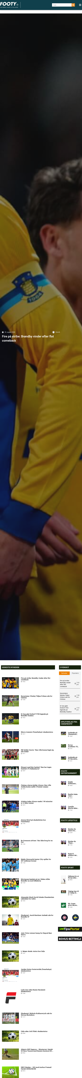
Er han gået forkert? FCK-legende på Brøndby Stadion (34, 715)
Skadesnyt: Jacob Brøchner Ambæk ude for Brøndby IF (37, 916)
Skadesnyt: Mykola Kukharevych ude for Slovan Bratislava (36, 1014)
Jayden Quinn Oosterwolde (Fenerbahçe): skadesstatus (36, 970)
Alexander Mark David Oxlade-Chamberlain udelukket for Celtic (37, 898)
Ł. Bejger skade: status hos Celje (33, 951)
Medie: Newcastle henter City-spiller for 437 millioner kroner (36, 860)
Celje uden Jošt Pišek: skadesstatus (34, 1031)
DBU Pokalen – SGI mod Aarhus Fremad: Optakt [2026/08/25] (36, 1068)
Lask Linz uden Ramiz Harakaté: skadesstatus (33, 990)
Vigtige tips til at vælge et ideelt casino (73, 892)
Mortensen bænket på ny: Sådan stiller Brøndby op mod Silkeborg (35, 880)
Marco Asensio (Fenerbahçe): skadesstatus (37, 732)
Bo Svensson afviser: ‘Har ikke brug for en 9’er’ (37, 841)
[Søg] (73, 5)
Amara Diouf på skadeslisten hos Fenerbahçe (33, 821)
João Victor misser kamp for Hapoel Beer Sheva (36, 934)
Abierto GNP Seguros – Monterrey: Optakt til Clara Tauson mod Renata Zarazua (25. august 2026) (37, 1051)
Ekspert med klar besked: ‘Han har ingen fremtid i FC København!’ (36, 768)
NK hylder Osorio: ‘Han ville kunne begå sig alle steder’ (37, 751)
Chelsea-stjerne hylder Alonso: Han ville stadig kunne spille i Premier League (36, 786)
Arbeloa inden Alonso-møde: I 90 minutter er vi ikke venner (36, 802)
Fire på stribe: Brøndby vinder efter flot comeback (35, 679)
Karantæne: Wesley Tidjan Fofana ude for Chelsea (36, 697)
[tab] (64, 673)
